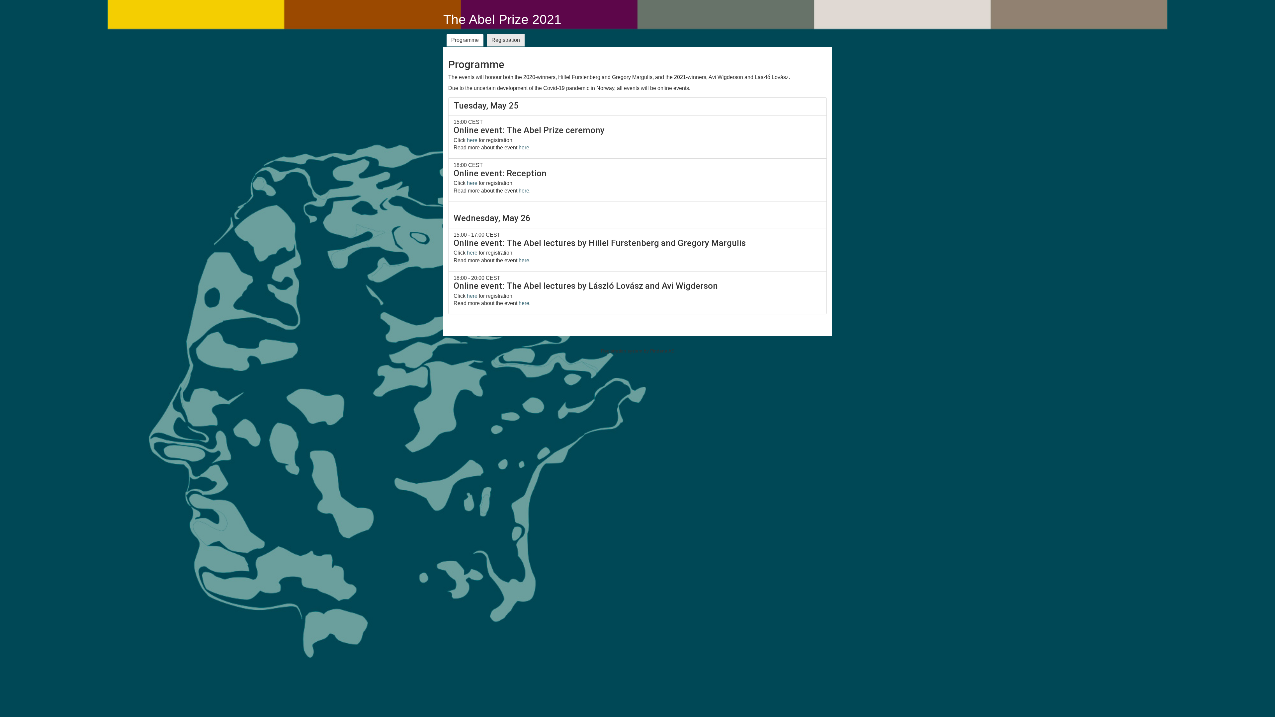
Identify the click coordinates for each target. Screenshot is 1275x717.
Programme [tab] (465, 40)
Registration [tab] (505, 40)
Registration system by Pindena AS (637, 351)
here (472, 140)
